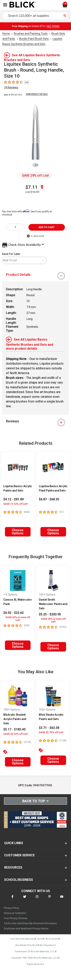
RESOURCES (13, 867)
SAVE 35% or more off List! (53, 620)
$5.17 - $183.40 (14, 729)
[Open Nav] (5, 4)
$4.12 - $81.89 (13, 499)
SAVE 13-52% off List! (15, 504)
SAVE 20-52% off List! (15, 734)
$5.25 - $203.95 (50, 614)
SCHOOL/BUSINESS (18, 880)
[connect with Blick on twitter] (25, 899)
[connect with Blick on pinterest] (49, 899)
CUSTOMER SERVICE (19, 855)
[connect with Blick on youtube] (62, 899)
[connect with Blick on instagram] (37, 899)
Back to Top (33, 801)
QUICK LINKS (13, 843)
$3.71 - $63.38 (49, 728)
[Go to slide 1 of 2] (34, 165)
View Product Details (37, 94)
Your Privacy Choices (15, 918)
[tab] (35, 274)
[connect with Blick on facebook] (12, 899)
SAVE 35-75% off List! (51, 732)
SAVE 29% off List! (35, 175)
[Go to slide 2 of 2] (37, 165)
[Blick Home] (22, 5)
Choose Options (17, 531)
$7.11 (31, 187)
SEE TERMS (53, 26)
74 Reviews (11, 87)
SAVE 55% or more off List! (18, 619)
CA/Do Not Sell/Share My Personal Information (30, 923)
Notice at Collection (15, 913)
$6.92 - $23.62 (13, 613)
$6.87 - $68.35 (49, 499)
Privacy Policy (11, 907)
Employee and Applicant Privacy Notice (26, 928)
